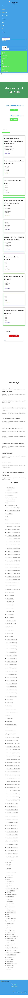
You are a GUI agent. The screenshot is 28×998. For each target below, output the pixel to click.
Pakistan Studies (6, 395)
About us (4, 40)
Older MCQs (8, 331)
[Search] (6, 132)
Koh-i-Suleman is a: (7, 453)
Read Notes (7, 153)
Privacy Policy (5, 48)
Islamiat (4, 19)
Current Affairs (5, 15)
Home (3, 6)
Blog (3, 28)
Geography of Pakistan (8, 394)
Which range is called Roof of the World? (12, 428)
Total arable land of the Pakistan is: (11, 418)
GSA (3, 25)
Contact (4, 47)
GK (3, 22)
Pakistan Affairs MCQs (19, 394)
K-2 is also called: (6, 463)
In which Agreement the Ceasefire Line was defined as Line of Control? (13, 141)
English (3, 9)
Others (3, 32)
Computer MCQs (6, 38)
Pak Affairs (4, 12)
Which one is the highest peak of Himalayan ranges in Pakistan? (13, 203)
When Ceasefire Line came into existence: (13, 443)
